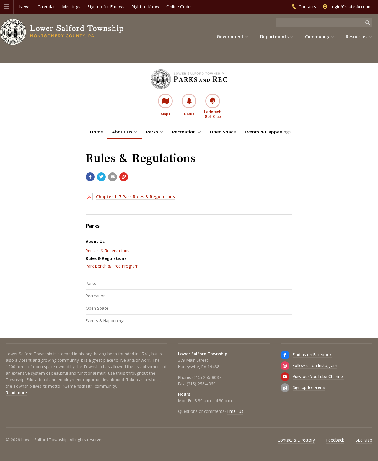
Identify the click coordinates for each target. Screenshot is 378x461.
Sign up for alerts (309, 387)
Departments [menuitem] (274, 36)
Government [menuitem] (230, 36)
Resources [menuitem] (356, 36)
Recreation (184, 132)
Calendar (46, 6)
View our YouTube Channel (318, 376)
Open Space (223, 132)
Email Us (235, 411)
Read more (16, 392)
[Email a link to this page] (112, 176)
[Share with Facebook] (90, 176)
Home (96, 132)
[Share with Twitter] (101, 176)
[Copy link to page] (123, 176)
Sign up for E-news (105, 6)
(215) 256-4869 (201, 384)
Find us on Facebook (312, 354)
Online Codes (179, 6)
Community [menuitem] (317, 36)
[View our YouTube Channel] (285, 376)
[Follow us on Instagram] (285, 365)
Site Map (364, 440)
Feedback (335, 440)
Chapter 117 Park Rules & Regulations (135, 196)
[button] (6, 6)
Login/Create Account (351, 6)
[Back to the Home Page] (62, 32)
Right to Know (145, 6)
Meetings (71, 6)
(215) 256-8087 (206, 377)
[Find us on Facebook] (285, 355)
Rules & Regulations (106, 258)
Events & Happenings (268, 132)
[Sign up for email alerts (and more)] (285, 387)
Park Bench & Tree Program (112, 266)
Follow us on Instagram (315, 365)
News (24, 6)
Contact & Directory (296, 440)
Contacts (307, 6)
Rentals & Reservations (107, 250)
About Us (122, 132)
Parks (152, 132)
